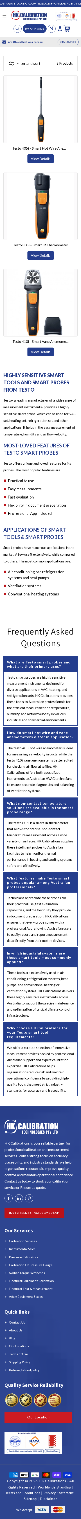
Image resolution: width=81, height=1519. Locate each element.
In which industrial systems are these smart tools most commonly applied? (39, 957)
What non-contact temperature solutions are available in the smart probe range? (40, 807)
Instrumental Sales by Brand (34, 1213)
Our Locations (19, 1346)
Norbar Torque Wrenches (27, 1273)
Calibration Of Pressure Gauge (30, 1265)
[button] (18, 29)
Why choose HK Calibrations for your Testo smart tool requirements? (37, 1032)
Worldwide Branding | (56, 1487)
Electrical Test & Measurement (31, 1289)
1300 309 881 (51, 29)
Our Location (38, 1417)
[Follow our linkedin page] (19, 1198)
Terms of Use (18, 1354)
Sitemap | (32, 1499)
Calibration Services (23, 1241)
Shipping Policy (19, 1362)
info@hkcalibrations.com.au (25, 42)
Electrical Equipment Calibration (31, 1281)
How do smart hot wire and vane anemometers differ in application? (40, 734)
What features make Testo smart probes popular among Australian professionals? (38, 882)
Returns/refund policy (24, 1370)
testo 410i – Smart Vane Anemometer (40, 341)
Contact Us (17, 1322)
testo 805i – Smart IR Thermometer (40, 245)
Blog (12, 1338)
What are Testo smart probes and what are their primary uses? (39, 664)
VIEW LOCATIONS (68, 42)
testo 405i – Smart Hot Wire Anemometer (40, 148)
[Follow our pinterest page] (29, 1198)
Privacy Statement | (59, 1493)
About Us (15, 1330)
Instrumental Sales (22, 1249)
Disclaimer (48, 1499)
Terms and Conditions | (24, 1493)
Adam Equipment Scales (26, 1296)
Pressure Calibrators (23, 1257)
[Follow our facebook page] (8, 1198)
